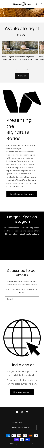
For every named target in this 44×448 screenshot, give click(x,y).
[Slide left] (16, 69)
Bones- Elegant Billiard (11, 57)
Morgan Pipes (18, 444)
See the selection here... (22, 194)
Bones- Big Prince (27, 57)
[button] (3, 3)
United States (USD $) (20, 427)
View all (22, 76)
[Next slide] (27, 20)
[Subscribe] (36, 299)
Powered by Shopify (28, 444)
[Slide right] (27, 69)
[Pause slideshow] (41, 20)
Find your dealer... (22, 392)
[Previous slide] (16, 20)
